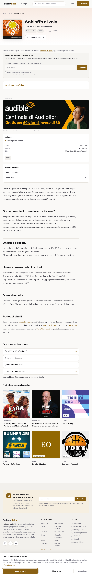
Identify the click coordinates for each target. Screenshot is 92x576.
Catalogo (23, 4)
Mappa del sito (78, 542)
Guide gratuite (78, 529)
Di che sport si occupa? (14, 358)
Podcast (9, 4)
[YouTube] (16, 543)
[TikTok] (10, 543)
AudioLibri (7, 420)
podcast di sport (46, 50)
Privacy (52, 505)
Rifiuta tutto (56, 571)
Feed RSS (46, 178)
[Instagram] (5, 543)
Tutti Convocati (43, 329)
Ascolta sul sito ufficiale (46, 85)
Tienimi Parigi (67, 423)
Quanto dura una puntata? (15, 371)
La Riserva (72, 326)
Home (5, 14)
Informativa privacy (9, 565)
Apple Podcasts (46, 172)
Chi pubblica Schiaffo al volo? (16, 351)
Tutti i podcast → (46, 550)
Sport (10, 14)
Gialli (56, 540)
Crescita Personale (58, 536)
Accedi (71, 4)
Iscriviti (80, 499)
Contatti (76, 539)
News (43, 540)
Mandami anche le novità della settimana (19, 72)
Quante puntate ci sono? (14, 365)
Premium (84, 4)
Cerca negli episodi (80, 533)
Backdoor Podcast (70, 464)
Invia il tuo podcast (80, 526)
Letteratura (59, 523)
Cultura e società (58, 528)
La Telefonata (25, 322)
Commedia (44, 543)
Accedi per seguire (36, 37)
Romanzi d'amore (58, 545)
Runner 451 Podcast (12, 464)
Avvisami (82, 68)
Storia (43, 535)
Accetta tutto (20, 571)
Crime (43, 526)
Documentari (59, 532)
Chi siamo (77, 523)
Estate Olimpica (39, 464)
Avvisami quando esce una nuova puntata (23, 63)
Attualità (44, 532)
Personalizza (82, 571)
